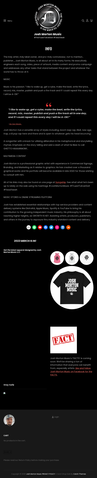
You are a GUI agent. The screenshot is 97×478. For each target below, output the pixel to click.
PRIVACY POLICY (48, 474)
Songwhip (60, 182)
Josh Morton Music (48, 34)
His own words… (15, 124)
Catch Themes (79, 474)
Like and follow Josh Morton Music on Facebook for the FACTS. (71, 371)
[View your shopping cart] (91, 20)
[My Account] (87, 21)
